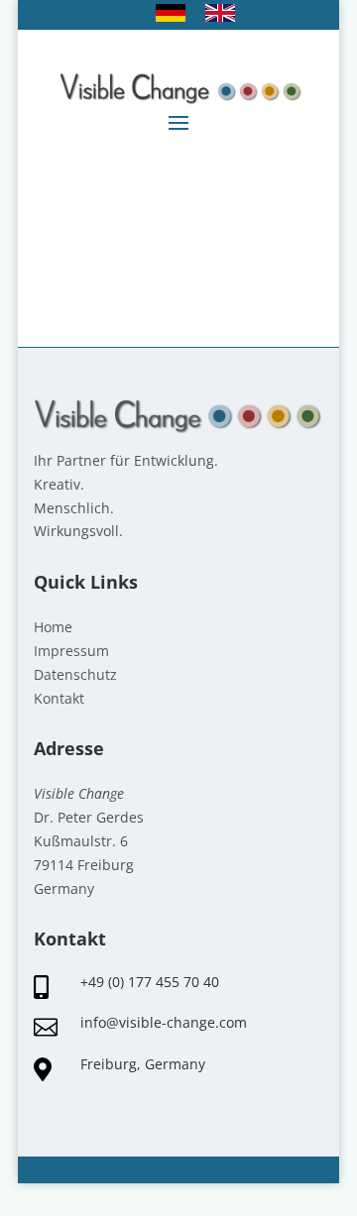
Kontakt (59, 698)
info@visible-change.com (163, 1022)
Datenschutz (75, 674)
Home (53, 626)
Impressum (71, 650)
